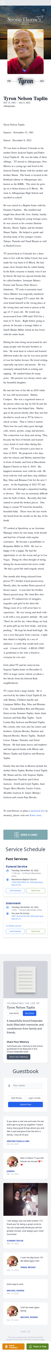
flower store (35, 815)
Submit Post (25, 1104)
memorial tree (37, 810)
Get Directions (15, 890)
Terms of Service (33, 1339)
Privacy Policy (17, 1339)
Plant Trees (35, 890)
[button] (25, 1199)
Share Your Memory (18, 1056)
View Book (14, 1013)
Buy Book (29, 1013)
